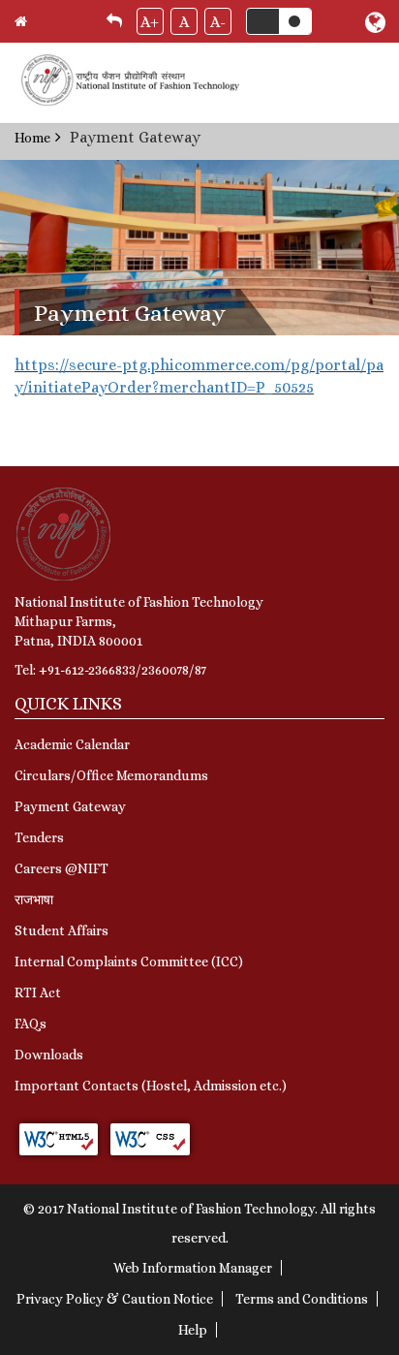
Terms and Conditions (301, 1299)
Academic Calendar (72, 744)
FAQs (30, 1023)
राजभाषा (34, 899)
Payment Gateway (70, 806)
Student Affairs (61, 930)
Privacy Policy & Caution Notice (114, 1299)
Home (32, 137)
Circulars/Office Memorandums (111, 775)
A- (218, 22)
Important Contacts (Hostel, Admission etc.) (151, 1085)
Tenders (39, 837)
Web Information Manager (192, 1268)
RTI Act (38, 992)
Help (192, 1330)
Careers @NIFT (61, 868)
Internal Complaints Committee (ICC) (129, 961)
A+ (149, 22)
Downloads (49, 1054)
